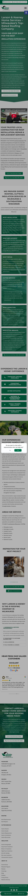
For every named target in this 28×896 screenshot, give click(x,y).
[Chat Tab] (14, 448)
